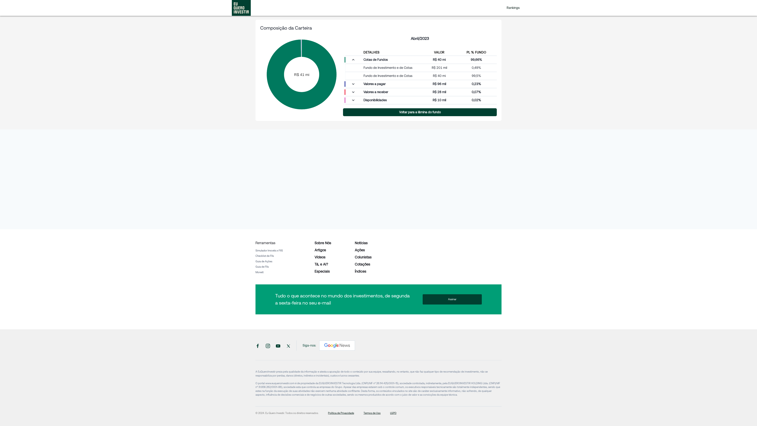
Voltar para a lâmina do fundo (420, 112)
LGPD (393, 413)
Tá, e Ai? (321, 264)
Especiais (322, 271)
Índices (360, 271)
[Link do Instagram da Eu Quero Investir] (268, 345)
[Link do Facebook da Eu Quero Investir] (257, 345)
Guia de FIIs (262, 266)
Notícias (361, 243)
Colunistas (363, 257)
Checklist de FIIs (264, 255)
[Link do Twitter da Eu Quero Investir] (288, 345)
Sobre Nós (323, 243)
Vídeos (320, 257)
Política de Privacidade (341, 413)
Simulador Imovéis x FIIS (269, 250)
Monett (259, 272)
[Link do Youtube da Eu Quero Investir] (278, 345)
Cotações (362, 264)
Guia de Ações (263, 261)
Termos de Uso (372, 413)
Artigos (320, 250)
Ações (360, 250)
